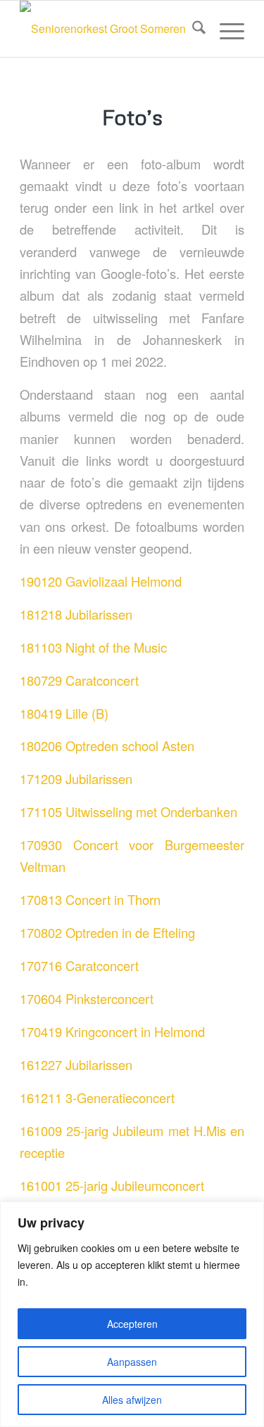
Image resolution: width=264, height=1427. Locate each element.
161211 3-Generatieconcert (97, 1097)
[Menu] (225, 29)
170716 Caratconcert (79, 965)
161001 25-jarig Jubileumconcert (112, 1185)
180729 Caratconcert (79, 680)
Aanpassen (132, 1362)
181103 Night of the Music (93, 647)
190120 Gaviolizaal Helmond (101, 581)
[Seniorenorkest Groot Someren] (109, 29)
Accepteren (132, 1324)
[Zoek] (192, 29)
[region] (132, 1314)
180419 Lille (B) (64, 713)
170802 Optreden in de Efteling (107, 932)
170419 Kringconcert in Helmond (112, 1031)
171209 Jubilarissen (76, 778)
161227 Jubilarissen (76, 1064)
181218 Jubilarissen (76, 614)
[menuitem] (192, 29)
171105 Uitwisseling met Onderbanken (128, 811)
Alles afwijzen (132, 1400)
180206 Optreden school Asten (107, 745)
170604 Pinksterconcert (86, 998)
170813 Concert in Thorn (90, 899)
